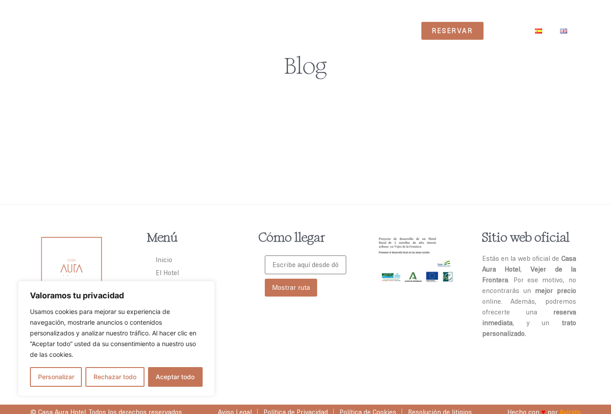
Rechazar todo (114, 377)
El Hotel (167, 272)
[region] (116, 338)
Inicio (164, 259)
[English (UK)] (563, 31)
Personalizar (56, 377)
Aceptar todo (175, 377)
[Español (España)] (538, 31)
